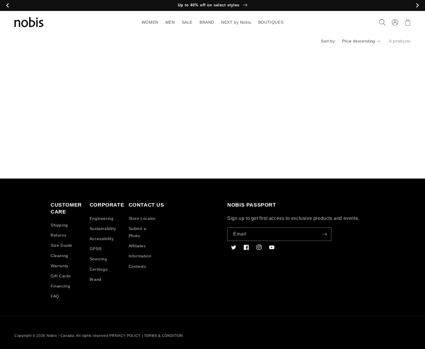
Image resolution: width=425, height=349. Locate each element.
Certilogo (99, 269)
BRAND (206, 22)
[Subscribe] (324, 234)
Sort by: (328, 41)
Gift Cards (61, 276)
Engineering (102, 218)
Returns (58, 235)
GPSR (95, 248)
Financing (60, 286)
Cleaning (59, 255)
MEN (170, 22)
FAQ (55, 296)
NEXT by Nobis (236, 22)
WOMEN (150, 22)
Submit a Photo (137, 232)
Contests (137, 266)
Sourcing (98, 259)
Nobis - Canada (60, 336)
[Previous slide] (8, 6)
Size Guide (61, 245)
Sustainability (103, 228)
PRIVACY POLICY (125, 336)
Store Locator (142, 218)
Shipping (59, 225)
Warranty (60, 265)
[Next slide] (417, 6)
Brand (95, 279)
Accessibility (102, 238)
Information (140, 256)
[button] (382, 22)
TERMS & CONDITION (163, 336)
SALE (187, 22)
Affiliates (137, 246)
